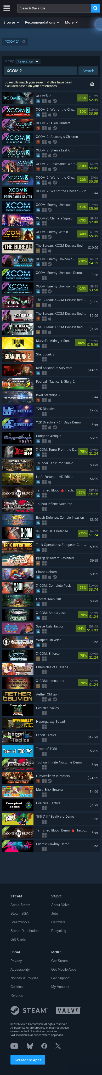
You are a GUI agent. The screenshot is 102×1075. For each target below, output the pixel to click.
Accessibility (20, 969)
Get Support (60, 978)
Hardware (58, 922)
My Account (60, 987)
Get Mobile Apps (28, 1060)
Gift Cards (18, 939)
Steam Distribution (24, 931)
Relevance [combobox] (25, 61)
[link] (97, 98)
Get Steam (59, 961)
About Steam (20, 905)
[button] (11, 22)
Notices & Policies (24, 978)
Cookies (16, 987)
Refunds (16, 995)
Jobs (55, 913)
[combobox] (54, 8)
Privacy (16, 961)
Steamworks (19, 922)
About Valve (60, 905)
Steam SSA (19, 913)
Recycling (58, 931)
